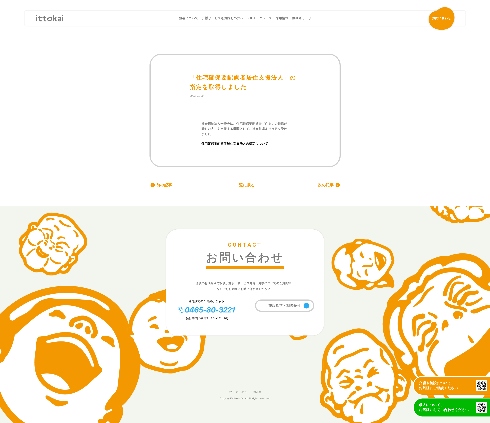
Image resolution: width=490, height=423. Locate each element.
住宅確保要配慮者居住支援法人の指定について (235, 143)
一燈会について (187, 18)
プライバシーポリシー (239, 392)
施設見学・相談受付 (285, 305)
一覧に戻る (245, 185)
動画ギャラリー (303, 18)
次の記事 (326, 185)
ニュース (265, 18)
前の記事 (164, 185)
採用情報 (282, 18)
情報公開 (257, 392)
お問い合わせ (441, 18)
